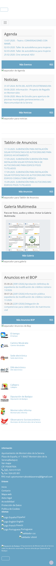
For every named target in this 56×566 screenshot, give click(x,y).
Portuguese (26, 529)
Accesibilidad (8, 501)
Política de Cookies (11, 508)
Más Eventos (25, 64)
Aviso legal (7, 497)
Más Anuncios (25, 191)
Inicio (4, 487)
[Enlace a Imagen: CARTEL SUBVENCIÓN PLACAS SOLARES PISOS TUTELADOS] (16, 241)
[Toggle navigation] (5, 22)
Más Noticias (25, 112)
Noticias (11, 79)
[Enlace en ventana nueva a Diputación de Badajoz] (11, 546)
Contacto (6, 490)
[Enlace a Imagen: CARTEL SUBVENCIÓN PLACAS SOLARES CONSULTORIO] (32, 228)
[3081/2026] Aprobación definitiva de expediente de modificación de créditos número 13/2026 (27, 287)
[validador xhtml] (28, 537)
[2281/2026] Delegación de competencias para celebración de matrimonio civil (27, 306)
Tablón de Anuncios (20, 142)
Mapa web (7, 494)
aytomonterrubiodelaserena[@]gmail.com (31, 476)
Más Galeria (28, 255)
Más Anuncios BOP (25, 319)
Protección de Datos (12, 505)
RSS (51, 191)
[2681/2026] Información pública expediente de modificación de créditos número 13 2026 (27, 297)
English (20, 521)
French (19, 525)
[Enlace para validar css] (28, 533)
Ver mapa (6, 463)
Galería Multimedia (20, 206)
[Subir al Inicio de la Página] (51, 563)
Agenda (10, 33)
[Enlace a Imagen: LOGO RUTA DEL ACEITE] (32, 241)
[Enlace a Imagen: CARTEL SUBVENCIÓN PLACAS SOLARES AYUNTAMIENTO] (16, 228)
